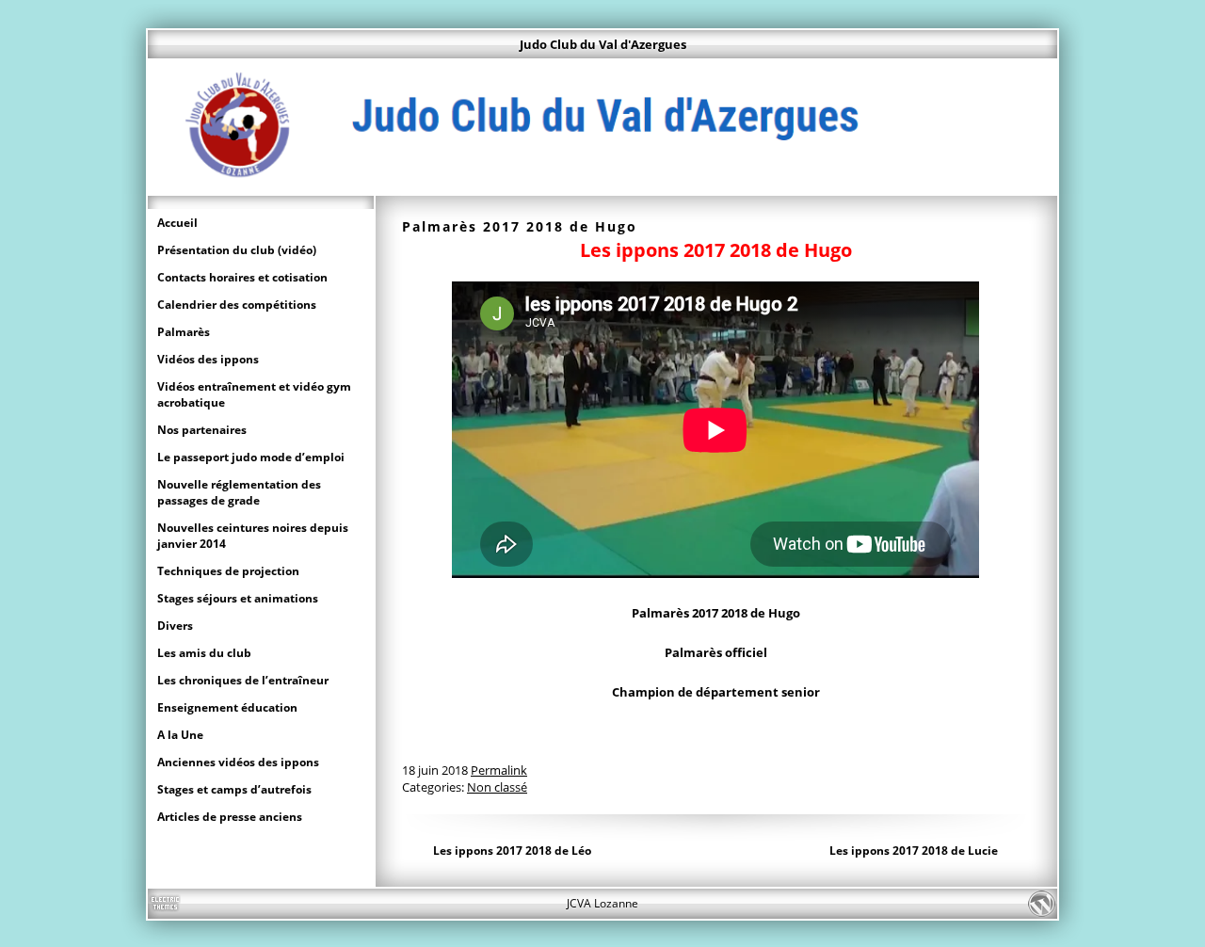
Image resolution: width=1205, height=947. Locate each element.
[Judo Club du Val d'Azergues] (602, 186)
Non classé (497, 786)
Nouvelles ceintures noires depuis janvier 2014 (252, 536)
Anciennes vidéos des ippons (238, 762)
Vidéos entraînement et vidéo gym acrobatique (254, 394)
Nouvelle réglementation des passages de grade (239, 492)
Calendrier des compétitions (236, 305)
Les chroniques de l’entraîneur (243, 680)
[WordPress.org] (1040, 904)
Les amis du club (204, 653)
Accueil (177, 223)
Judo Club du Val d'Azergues (603, 44)
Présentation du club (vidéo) (236, 250)
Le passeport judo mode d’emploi (251, 457)
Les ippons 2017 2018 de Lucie (913, 851)
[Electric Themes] (164, 904)
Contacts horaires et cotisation (242, 277)
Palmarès (183, 332)
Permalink (499, 770)
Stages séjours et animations (237, 598)
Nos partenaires (202, 430)
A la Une (180, 735)
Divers (175, 626)
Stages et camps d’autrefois (234, 789)
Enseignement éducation (227, 707)
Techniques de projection (228, 571)
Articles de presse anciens (229, 817)
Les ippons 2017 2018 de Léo (512, 851)
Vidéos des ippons (208, 359)
